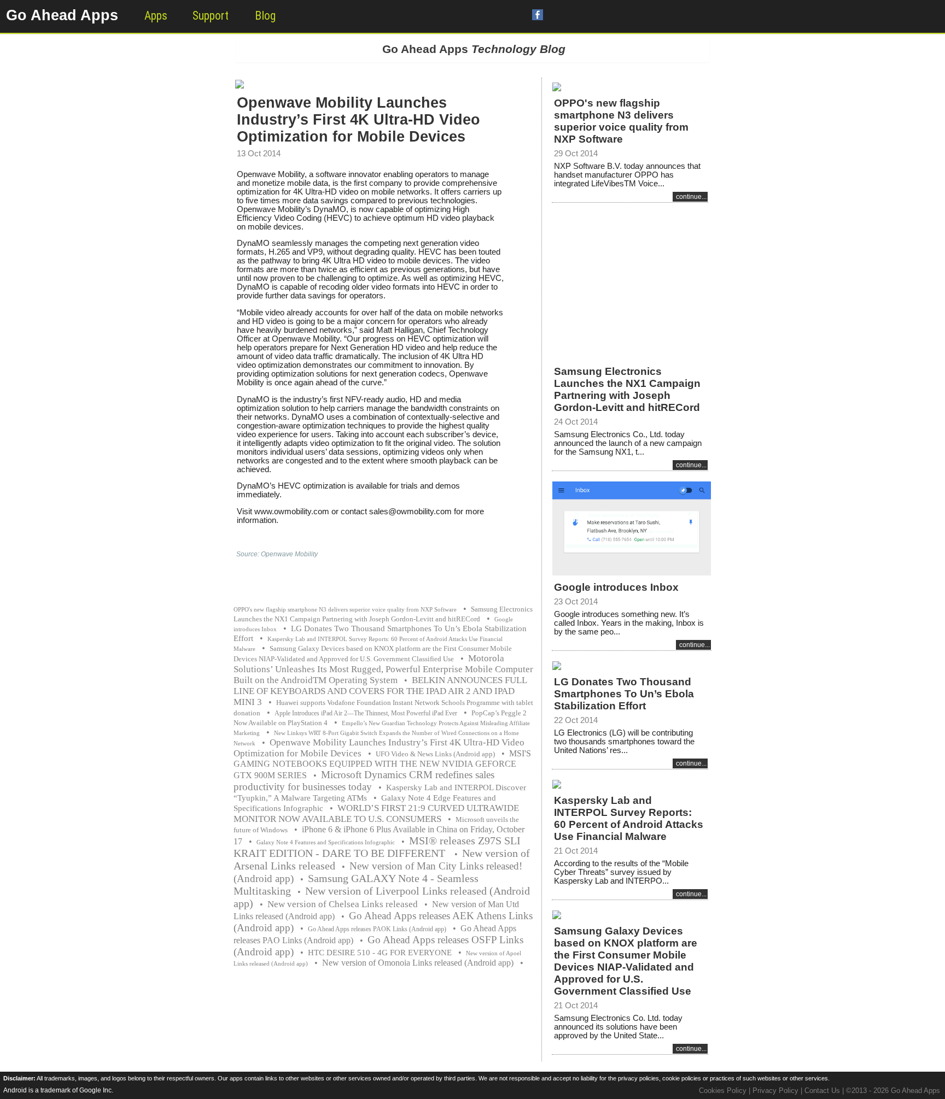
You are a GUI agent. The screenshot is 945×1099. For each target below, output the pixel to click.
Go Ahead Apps (62, 15)
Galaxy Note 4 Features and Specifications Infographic (325, 842)
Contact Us (822, 1090)
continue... (691, 197)
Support (210, 15)
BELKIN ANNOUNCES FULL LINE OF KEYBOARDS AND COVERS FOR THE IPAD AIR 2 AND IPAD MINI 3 (380, 691)
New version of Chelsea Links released (342, 904)
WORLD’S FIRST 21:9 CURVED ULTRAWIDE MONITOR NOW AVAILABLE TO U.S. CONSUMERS (376, 813)
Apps (155, 15)
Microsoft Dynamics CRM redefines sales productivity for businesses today (364, 780)
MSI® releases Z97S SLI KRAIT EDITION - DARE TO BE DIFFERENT (377, 846)
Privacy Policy (775, 1090)
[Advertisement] (630, 277)
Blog (265, 15)
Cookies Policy (722, 1090)
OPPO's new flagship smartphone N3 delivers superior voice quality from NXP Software (345, 610)
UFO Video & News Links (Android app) (435, 754)
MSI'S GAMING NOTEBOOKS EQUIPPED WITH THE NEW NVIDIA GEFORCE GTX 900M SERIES (382, 764)
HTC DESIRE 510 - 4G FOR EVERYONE (380, 952)
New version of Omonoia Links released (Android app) (418, 962)
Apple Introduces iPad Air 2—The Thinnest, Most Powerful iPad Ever (366, 713)
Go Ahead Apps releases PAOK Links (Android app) (377, 929)
